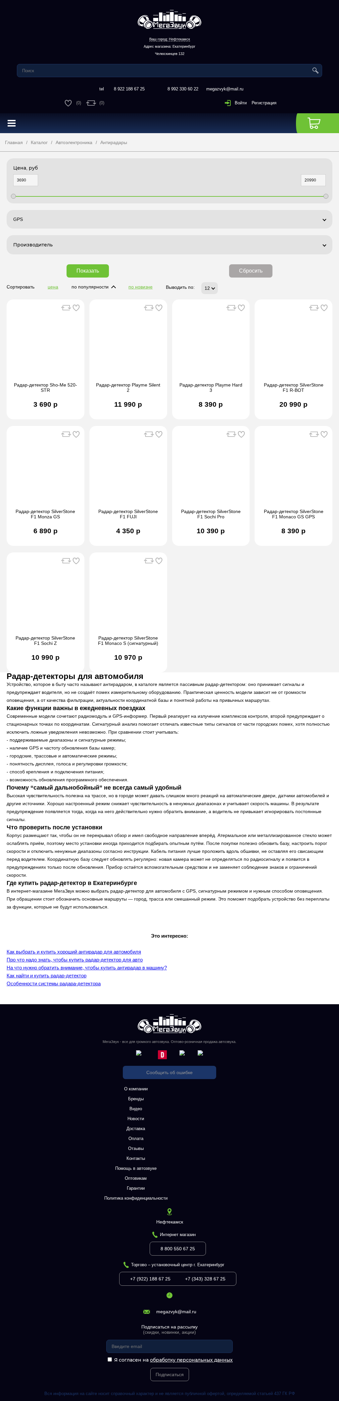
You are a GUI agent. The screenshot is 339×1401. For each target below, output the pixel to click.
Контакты (135, 1158)
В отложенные (76, 308)
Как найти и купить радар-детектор (46, 975)
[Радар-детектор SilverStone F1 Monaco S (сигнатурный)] (128, 597)
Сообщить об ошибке (169, 1072)
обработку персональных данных (191, 1360)
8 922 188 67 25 (129, 88)
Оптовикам (136, 1178)
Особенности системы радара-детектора (54, 983)
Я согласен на (173, 1360)
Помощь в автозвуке (136, 1168)
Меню (11, 123)
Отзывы (136, 1148)
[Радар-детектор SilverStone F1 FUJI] (128, 471)
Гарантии (136, 1188)
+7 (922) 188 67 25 (150, 1278)
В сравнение (66, 308)
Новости (135, 1118)
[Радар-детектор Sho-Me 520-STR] (45, 344)
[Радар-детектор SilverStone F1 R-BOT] (293, 344)
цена (53, 286)
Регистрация (264, 102)
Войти (241, 102)
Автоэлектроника (74, 142)
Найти (315, 70)
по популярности (90, 286)
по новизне (140, 286)
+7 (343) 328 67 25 (205, 1278)
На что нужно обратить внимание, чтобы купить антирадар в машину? (87, 967)
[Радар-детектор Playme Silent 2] (128, 344)
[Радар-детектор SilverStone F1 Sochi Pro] (211, 471)
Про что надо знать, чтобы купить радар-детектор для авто (75, 959)
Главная (14, 142)
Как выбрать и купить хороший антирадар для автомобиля (74, 952)
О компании (136, 1088)
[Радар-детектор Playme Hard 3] (211, 344)
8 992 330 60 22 (183, 88)
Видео (135, 1108)
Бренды (136, 1098)
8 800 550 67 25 (178, 1248)
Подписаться (170, 1374)
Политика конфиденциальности (136, 1198)
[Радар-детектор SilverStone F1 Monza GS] (45, 471)
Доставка (135, 1128)
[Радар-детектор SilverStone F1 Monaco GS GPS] (293, 471)
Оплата (135, 1138)
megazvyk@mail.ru (224, 88)
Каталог (39, 142)
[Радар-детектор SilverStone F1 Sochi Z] (45, 597)
